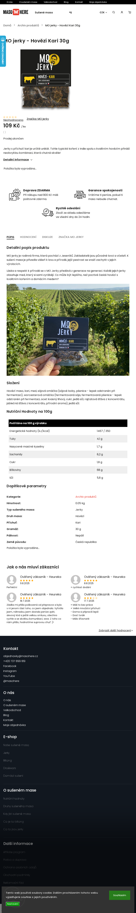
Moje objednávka (98, 2)
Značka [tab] (71, 237)
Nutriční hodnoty (13, 799)
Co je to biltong (13, 822)
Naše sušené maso (16, 745)
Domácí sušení (13, 776)
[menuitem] (46, 12)
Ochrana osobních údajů (19, 867)
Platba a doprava (14, 860)
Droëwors (9, 768)
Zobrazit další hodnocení (115, 630)
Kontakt (79, 2)
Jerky (6, 753)
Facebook (9, 666)
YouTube (9, 676)
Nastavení (12, 904)
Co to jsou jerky (13, 829)
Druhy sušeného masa (18, 806)
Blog (66, 2)
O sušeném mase (28, 2)
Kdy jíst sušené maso (17, 814)
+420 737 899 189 (14, 661)
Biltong (7, 760)
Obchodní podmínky (16, 875)
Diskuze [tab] (47, 237)
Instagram (10, 671)
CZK (102, 12)
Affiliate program (14, 852)
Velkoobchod (50, 2)
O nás (10, 2)
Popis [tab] (10, 237)
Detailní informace (16, 160)
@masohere (11, 681)
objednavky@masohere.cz (20, 656)
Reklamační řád (13, 883)
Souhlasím (119, 895)
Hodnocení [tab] (28, 237)
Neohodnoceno (13, 120)
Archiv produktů (85, 497)
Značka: (38, 119)
